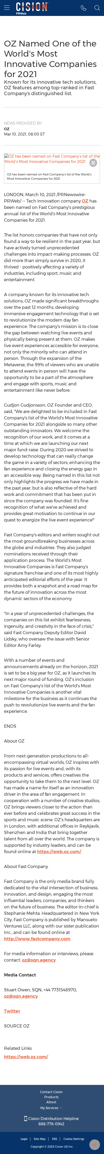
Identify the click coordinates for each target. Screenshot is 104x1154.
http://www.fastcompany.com (37, 938)
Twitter (12, 1011)
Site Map (40, 1139)
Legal (24, 1139)
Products (51, 1097)
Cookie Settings (73, 1139)
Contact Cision (51, 1092)
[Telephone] (83, 8)
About (51, 1102)
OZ (85, 201)
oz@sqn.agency (39, 960)
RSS (54, 1139)
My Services (49, 1108)
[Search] (97, 8)
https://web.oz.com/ (59, 851)
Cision (59, 1146)
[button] (52, 159)
